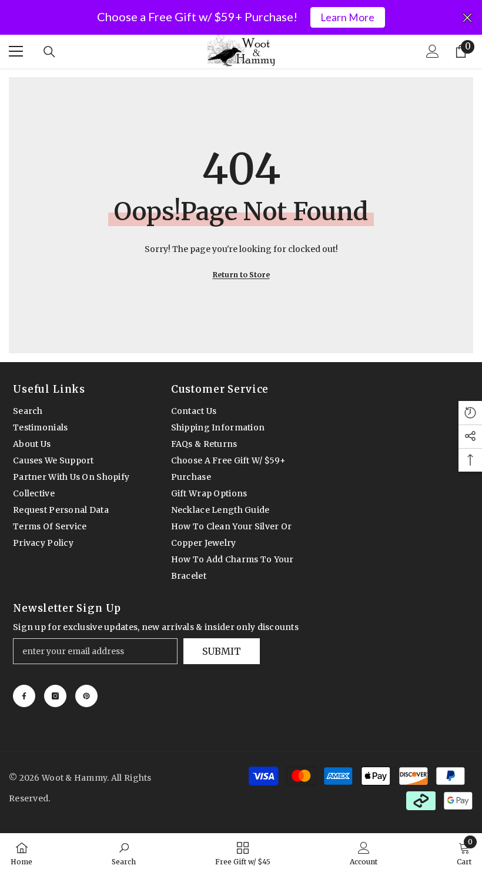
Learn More (347, 17)
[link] (124, 852)
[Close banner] (467, 17)
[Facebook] (24, 696)
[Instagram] (55, 696)
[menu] (16, 51)
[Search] (49, 52)
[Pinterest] (86, 696)
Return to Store (241, 274)
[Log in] (432, 51)
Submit (221, 651)
